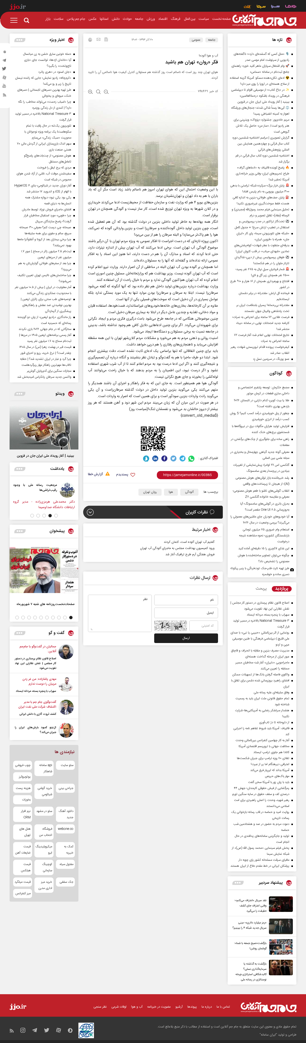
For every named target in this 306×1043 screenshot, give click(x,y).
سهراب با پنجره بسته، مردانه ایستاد (36, 691)
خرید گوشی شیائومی (45, 791)
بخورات (26, 799)
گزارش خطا (95, 474)
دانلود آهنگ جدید (66, 814)
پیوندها (192, 1007)
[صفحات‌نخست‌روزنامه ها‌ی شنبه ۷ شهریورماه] (44, 570)
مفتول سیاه (66, 864)
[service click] (247, 7)
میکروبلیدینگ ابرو (44, 849)
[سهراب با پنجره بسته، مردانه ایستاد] (66, 685)
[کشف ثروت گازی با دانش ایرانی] (66, 708)
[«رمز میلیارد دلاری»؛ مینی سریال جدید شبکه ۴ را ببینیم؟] (280, 926)
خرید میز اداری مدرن (45, 885)
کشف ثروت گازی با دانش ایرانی (37, 714)
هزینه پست (23, 788)
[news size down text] (106, 92)
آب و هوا (136, 1007)
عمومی (196, 40)
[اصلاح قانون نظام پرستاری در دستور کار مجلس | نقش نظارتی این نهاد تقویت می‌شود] (66, 657)
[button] (56, 516)
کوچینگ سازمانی (47, 867)
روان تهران (150, 492)
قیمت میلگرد (23, 882)
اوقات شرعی (118, 1007)
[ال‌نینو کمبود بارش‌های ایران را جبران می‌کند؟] (66, 730)
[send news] (98, 40)
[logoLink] (264, 20)
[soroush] (146, 458)
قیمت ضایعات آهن (23, 849)
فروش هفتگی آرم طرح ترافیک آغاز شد (189, 554)
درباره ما (207, 1007)
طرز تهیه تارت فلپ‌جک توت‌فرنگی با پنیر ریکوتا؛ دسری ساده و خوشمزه (259, 571)
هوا (171, 492)
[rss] (4, 96)
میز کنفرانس (23, 893)
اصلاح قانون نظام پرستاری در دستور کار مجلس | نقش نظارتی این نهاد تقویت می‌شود (35, 663)
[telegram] (4, 61)
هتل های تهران (25, 832)
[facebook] (164, 458)
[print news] (90, 40)
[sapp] (4, 87)
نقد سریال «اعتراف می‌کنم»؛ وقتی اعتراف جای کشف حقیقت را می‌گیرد (251, 905)
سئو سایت (67, 765)
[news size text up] (90, 92)
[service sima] (261, 7)
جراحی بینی (66, 788)
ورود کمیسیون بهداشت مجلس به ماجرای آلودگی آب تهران (177, 548)
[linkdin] (155, 458)
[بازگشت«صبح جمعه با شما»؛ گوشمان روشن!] (280, 947)
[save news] (106, 40)
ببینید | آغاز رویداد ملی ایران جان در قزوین (45, 456)
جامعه (211, 40)
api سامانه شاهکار (45, 768)
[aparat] (4, 78)
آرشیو (179, 1007)
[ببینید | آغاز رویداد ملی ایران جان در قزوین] (44, 427)
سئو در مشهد (44, 811)
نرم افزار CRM (26, 814)
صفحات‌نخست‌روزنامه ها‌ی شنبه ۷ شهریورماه (45, 604)
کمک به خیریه (68, 849)
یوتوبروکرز (25, 776)
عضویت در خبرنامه (159, 1007)
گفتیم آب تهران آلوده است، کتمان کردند (189, 542)
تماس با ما (223, 1007)
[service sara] (275, 7)
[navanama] (290, 7)
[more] (238, 883)
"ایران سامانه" (268, 1034)
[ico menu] (15, 20)
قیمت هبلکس (26, 867)
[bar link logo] (18, 7)
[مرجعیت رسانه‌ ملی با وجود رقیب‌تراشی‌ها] (67, 490)
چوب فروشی (23, 765)
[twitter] (4, 70)
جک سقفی (66, 882)
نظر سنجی (100, 1007)
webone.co (65, 829)
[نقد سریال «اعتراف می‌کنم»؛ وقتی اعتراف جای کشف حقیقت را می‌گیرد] (280, 905)
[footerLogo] (268, 1007)
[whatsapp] (192, 458)
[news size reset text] (98, 92)
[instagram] (4, 53)
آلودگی (189, 492)
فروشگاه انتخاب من (45, 832)
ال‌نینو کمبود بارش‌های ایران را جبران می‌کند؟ (35, 730)
